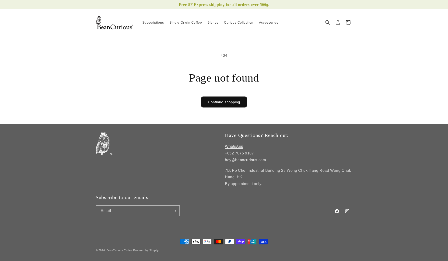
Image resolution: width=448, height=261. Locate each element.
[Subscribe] (174, 210)
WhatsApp (234, 146)
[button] (327, 22)
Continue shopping (224, 102)
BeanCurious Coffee (120, 250)
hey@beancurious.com (245, 160)
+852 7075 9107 (239, 153)
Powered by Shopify (146, 250)
